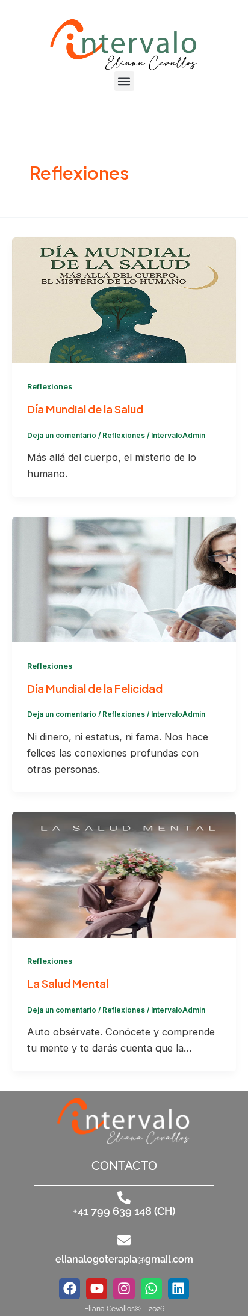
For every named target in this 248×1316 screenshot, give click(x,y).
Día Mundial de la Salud (85, 409)
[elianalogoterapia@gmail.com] (124, 1240)
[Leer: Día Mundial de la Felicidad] (124, 579)
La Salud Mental (67, 983)
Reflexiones (49, 386)
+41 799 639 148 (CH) (124, 1211)
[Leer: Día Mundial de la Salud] (124, 299)
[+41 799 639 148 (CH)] (124, 1197)
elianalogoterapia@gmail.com (124, 1259)
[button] (124, 81)
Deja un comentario (61, 435)
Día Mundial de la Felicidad (95, 688)
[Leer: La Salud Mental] (124, 874)
